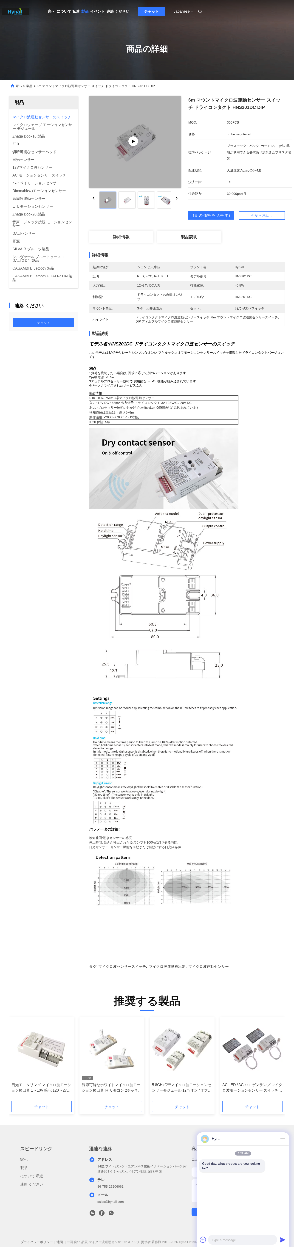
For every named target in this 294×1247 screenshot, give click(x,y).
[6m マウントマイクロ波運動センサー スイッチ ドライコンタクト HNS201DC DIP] (135, 142)
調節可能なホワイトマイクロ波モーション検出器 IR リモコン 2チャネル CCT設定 (112, 1088)
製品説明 (189, 237)
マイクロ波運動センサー (208, 966)
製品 (85, 11)
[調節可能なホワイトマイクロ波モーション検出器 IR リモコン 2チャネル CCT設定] (112, 1049)
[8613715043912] (111, 1214)
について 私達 (68, 11)
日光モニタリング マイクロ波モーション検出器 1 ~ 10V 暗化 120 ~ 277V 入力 (41, 1088)
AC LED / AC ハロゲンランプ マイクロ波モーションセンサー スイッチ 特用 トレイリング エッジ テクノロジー (252, 1088)
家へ (51, 11)
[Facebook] (102, 1214)
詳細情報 (121, 237)
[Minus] (282, 1139)
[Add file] (203, 1240)
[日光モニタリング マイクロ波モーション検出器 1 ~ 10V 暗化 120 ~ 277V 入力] (41, 1049)
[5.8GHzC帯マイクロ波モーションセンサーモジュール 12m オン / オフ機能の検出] (182, 1049)
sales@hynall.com (110, 1201)
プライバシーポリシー (37, 1242)
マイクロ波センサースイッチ (122, 966)
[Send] (282, 1240)
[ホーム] (15, 11)
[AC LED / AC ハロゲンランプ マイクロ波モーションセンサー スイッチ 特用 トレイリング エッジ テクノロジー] (252, 1049)
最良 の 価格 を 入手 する (211, 215)
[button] (17, 1060)
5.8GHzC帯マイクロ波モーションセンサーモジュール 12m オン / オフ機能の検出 (182, 1088)
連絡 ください (118, 11)
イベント (97, 11)
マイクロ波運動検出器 (167, 966)
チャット (151, 11)
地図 (60, 1242)
